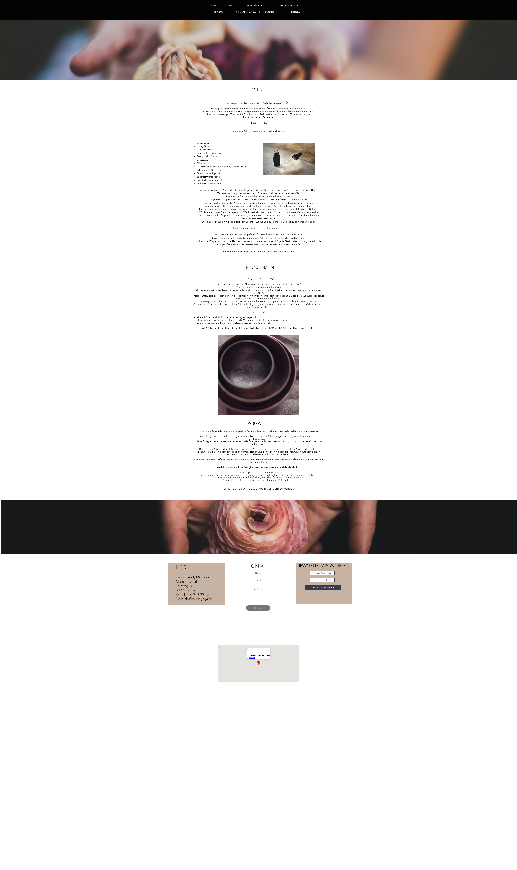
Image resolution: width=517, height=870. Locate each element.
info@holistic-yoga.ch (198, 599)
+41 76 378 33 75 (195, 594)
